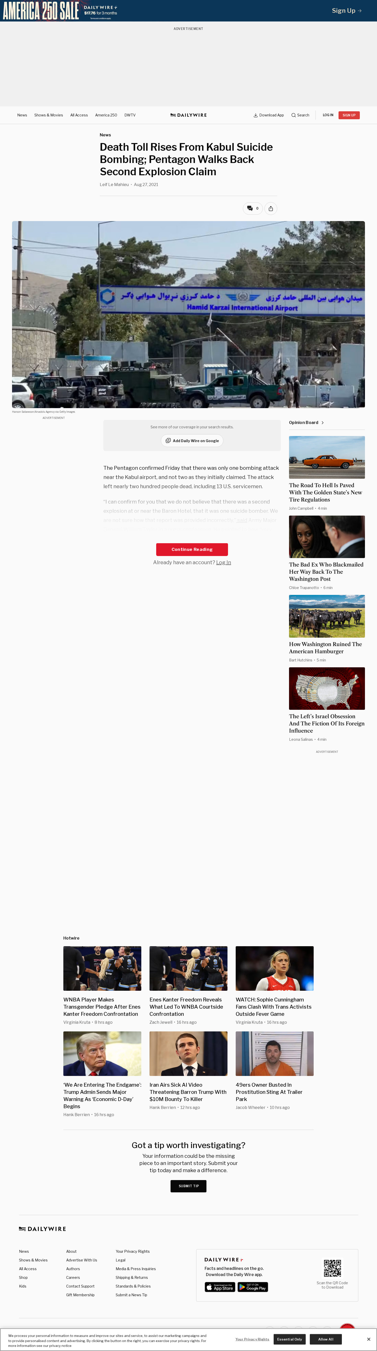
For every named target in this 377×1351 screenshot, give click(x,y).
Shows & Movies (48, 115)
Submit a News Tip (131, 1295)
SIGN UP (349, 115)
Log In (223, 562)
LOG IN (328, 115)
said (241, 520)
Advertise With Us (81, 1260)
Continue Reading (192, 549)
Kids (22, 1286)
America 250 (106, 115)
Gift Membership (80, 1295)
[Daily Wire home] (188, 115)
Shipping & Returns (132, 1277)
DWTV (130, 115)
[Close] (368, 1339)
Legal (120, 1260)
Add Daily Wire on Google (196, 441)
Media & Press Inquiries (136, 1269)
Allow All (325, 1339)
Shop (23, 1277)
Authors (73, 1269)
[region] (188, 1339)
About (71, 1251)
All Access (79, 115)
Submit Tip (189, 1186)
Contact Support (80, 1286)
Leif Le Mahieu (114, 184)
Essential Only (289, 1339)
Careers (73, 1277)
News (22, 115)
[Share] (270, 208)
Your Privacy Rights (133, 1251)
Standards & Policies (133, 1286)
